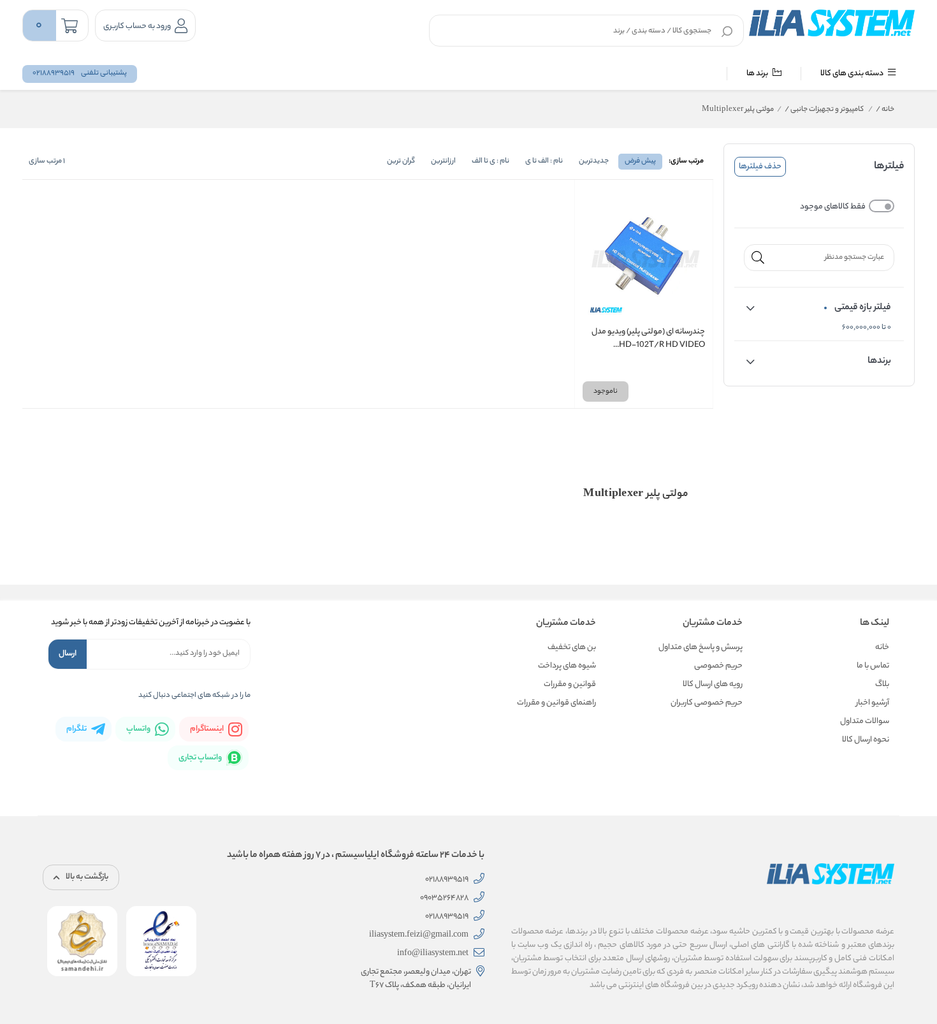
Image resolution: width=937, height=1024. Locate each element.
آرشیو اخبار (872, 703)
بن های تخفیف (572, 647)
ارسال (67, 654)
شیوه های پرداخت (567, 666)
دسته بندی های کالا (852, 73)
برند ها (757, 73)
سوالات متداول (864, 721)
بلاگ (882, 684)
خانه (885, 109)
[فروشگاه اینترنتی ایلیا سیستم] (832, 23)
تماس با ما (873, 666)
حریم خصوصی (718, 666)
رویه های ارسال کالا (713, 684)
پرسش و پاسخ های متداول (700, 647)
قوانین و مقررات (570, 684)
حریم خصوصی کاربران (707, 703)
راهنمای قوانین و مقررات (556, 703)
